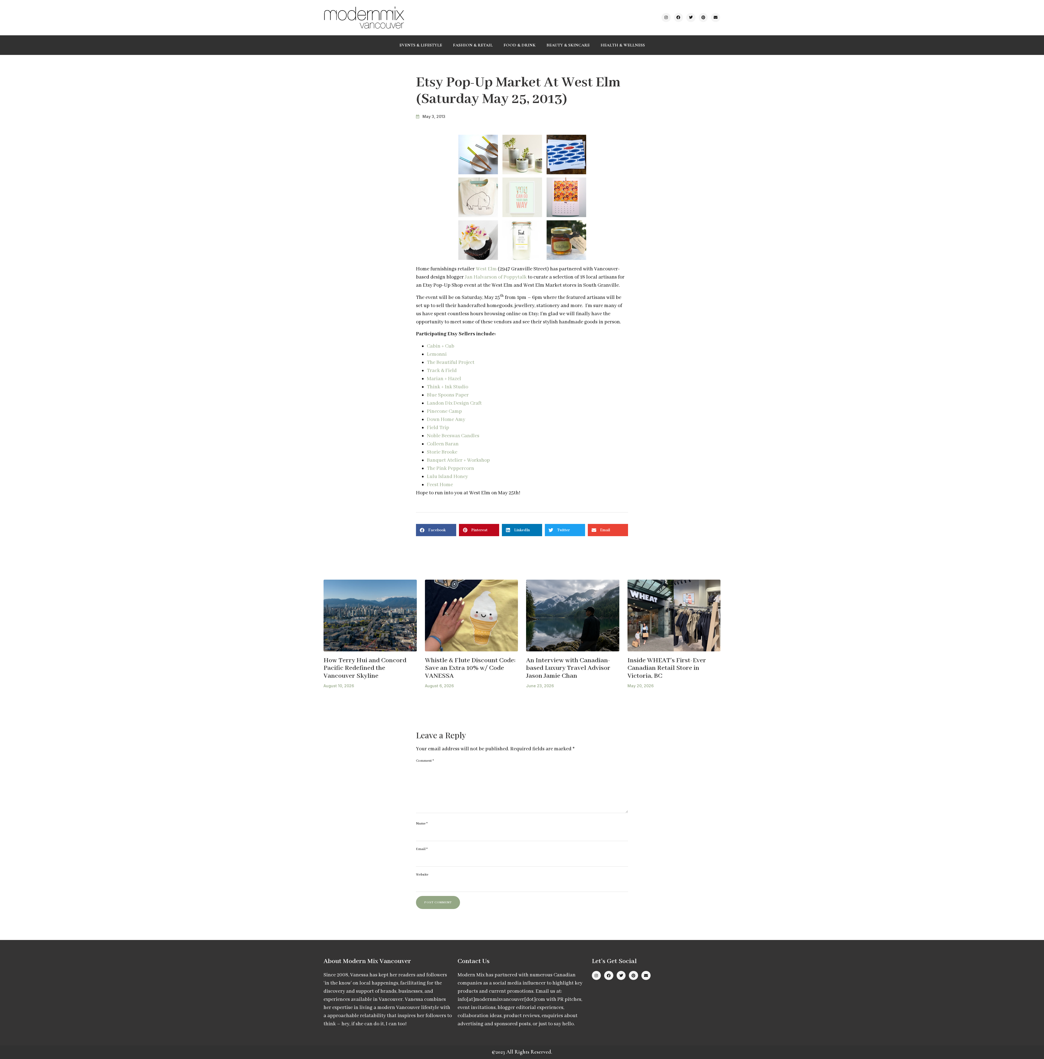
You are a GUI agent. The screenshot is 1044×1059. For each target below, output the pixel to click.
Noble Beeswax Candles (453, 436)
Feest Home (440, 485)
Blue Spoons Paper (448, 395)
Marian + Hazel (444, 379)
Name (422, 823)
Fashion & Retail (473, 45)
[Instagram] (666, 17)
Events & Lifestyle (420, 45)
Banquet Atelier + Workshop (458, 460)
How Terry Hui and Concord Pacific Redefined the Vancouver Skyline (365, 668)
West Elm (486, 269)
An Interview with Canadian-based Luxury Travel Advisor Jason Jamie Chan (568, 668)
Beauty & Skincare (568, 45)
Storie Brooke (442, 452)
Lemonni (437, 354)
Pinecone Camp (444, 411)
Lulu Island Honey (447, 476)
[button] (436, 530)
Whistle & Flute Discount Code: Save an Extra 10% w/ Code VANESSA (470, 668)
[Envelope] (715, 17)
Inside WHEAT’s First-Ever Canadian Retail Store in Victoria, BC (666, 668)
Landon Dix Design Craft (454, 403)
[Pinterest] (703, 17)
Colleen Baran (443, 444)
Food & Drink (520, 45)
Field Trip (438, 427)
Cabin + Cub (440, 346)
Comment (425, 760)
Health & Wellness (623, 45)
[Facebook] (678, 17)
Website (422, 874)
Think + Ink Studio (447, 387)
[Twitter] (690, 17)
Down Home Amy (446, 419)
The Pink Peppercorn (450, 468)
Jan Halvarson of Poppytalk (496, 277)
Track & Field (442, 370)
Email (422, 849)
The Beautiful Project (450, 362)
